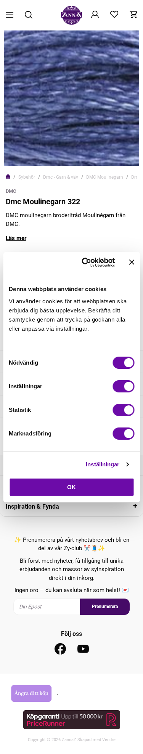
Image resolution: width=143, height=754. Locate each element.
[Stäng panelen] (131, 262)
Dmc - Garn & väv (60, 177)
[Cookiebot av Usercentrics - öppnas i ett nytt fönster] (85, 262)
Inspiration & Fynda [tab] (32, 506)
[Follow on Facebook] (60, 648)
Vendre (109, 739)
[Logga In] (95, 15)
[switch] (123, 386)
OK (71, 487)
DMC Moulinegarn (104, 177)
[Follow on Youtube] (83, 648)
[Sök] (28, 15)
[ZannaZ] (71, 15)
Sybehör (26, 177)
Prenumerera (105, 606)
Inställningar (102, 464)
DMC (11, 191)
